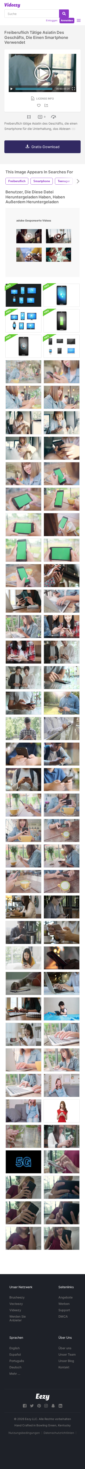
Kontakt (63, 1367)
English (14, 1348)
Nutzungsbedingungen (24, 1433)
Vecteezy (16, 1304)
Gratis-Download (45, 147)
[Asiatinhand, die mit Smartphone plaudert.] (23, 1136)
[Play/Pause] (11, 89)
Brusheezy (17, 1297)
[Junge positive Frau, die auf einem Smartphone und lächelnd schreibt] (62, 1111)
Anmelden (67, 20)
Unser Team (67, 1354)
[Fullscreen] (73, 89)
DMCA (63, 1316)
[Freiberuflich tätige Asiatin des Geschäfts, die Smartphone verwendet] (23, 448)
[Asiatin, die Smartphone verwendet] (62, 397)
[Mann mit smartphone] (62, 703)
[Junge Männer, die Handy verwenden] (62, 652)
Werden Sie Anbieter (17, 1318)
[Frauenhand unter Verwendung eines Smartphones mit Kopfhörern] (23, 983)
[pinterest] (39, 1406)
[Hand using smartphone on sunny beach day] (58, 237)
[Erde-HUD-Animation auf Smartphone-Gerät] (62, 295)
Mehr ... (14, 1373)
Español (15, 1354)
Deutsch (15, 1367)
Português (16, 1361)
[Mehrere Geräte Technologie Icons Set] (62, 346)
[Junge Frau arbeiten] (23, 601)
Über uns (64, 1348)
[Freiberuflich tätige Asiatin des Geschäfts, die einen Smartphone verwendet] (62, 422)
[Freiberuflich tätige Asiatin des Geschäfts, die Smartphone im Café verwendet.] (23, 473)
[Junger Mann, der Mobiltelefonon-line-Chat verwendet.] (23, 754)
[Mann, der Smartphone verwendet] (62, 575)
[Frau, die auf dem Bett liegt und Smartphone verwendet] (23, 958)
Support (64, 1310)
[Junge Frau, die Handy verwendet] (23, 652)
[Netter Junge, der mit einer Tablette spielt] (62, 1009)
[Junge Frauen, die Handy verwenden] (62, 626)
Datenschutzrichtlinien (59, 1433)
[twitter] (32, 1406)
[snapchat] (53, 1406)
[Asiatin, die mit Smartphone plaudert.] (62, 1136)
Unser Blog (66, 1361)
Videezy (15, 1310)
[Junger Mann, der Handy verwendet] (62, 677)
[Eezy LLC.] (42, 1397)
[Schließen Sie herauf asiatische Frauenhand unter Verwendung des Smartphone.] (62, 932)
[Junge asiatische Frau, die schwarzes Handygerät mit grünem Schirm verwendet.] (62, 473)
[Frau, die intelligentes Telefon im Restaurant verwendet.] (23, 932)
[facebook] (24, 1406)
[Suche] (64, 13)
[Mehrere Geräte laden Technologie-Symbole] (62, 320)
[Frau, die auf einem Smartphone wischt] (23, 1034)
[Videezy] (12, 5)
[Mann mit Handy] (62, 728)
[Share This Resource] (46, 105)
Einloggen (51, 20)
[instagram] (46, 1406)
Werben (64, 1304)
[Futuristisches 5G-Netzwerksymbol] (23, 1161)
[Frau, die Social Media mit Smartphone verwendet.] (62, 907)
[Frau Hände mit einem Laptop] (62, 983)
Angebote (65, 1297)
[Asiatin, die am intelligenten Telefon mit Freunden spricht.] (23, 1111)
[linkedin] (60, 1406)
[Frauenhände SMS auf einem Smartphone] (62, 958)
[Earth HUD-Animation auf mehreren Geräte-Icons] (23, 295)
